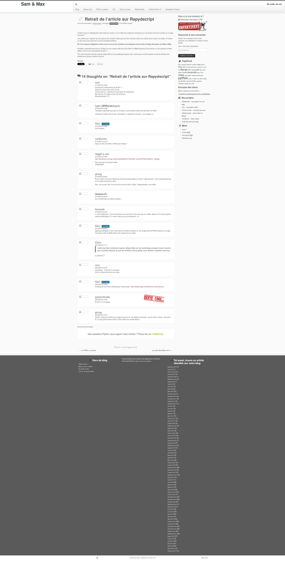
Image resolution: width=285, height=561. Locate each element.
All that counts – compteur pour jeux (194, 110)
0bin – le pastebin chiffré (190, 107)
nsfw (193, 75)
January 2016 (171, 435)
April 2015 (170, 458)
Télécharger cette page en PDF (191, 19)
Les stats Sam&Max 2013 (162, 350)
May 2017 (170, 411)
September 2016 (172, 426)
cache (183, 67)
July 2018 (170, 384)
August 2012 (171, 536)
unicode (188, 81)
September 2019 (172, 367)
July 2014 (170, 480)
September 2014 (172, 475)
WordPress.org (187, 138)
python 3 (190, 79)
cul (205, 67)
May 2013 (170, 514)
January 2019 (171, 374)
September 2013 (172, 504)
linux (201, 72)
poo (202, 75)
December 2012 (172, 526)
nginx (189, 75)
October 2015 (171, 443)
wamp (186, 83)
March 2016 (171, 431)
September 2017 (172, 404)
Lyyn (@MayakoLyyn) (107, 105)
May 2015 (170, 455)
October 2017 (171, 401)
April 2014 (170, 487)
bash (199, 64)
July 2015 (170, 450)
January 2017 (171, 421)
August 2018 (171, 381)
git (198, 69)
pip (199, 75)
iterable (185, 72)
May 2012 (170, 543)
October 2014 (171, 472)
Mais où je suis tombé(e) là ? (191, 16)
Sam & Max (33, 4)
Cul (114, 9)
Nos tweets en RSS (83, 369)
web (190, 83)
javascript (192, 72)
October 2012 (171, 531)
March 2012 (171, 548)
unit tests (193, 81)
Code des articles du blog (190, 122)
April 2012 (170, 546)
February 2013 (172, 521)
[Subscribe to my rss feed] (77, 4)
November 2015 (172, 440)
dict (179, 70)
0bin (179, 64)
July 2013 (170, 509)
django (184, 69)
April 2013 (170, 516)
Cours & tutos (125, 9)
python (183, 77)
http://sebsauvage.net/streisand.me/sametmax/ (147, 286)
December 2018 (172, 377)
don (189, 70)
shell (201, 79)
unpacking (199, 81)
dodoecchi (101, 194)
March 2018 (171, 391)
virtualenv (181, 83)
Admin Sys (87, 9)
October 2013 (171, 502)
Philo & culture (102, 9)
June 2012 (170, 541)
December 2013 (172, 497)
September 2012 (172, 534)
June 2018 (170, 386)
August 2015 (171, 448)
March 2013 (171, 519)
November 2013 (172, 499)
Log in (184, 129)
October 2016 (171, 423)
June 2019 (170, 369)
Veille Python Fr (155, 9)
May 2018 (170, 389)
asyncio (189, 64)
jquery (198, 72)
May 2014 (170, 485)
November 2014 (172, 470)
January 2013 (171, 524)
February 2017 (172, 418)
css (203, 67)
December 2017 (172, 396)
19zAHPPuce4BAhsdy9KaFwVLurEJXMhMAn (194, 94)
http (200, 70)
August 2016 (171, 428)
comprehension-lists (191, 67)
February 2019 (172, 372)
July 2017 (170, 406)
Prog (77, 9)
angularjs (183, 64)
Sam (130, 23)
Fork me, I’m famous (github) (86, 371)
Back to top (205, 558)
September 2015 (172, 445)
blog (180, 67)
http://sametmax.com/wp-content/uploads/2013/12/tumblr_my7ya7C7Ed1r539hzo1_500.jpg (127, 159)
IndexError (157, 334)
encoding (193, 70)
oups (116, 23)
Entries (186, 132)
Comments (187, 135)
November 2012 (172, 529)
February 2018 (172, 394)
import (204, 70)
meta (111, 23)
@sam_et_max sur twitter (85, 366)
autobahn (194, 64)
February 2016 (172, 433)
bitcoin (203, 64)
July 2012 (170, 538)
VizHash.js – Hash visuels (190, 119)
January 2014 (171, 494)
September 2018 (172, 379)
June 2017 (170, 408)
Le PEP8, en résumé (88, 350)
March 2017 (171, 416)
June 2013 (170, 511)
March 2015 (171, 460)
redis (194, 79)
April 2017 (170, 413)
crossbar (199, 67)
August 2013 (171, 507)
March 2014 (171, 489)
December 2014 (172, 467)
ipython (180, 72)
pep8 (196, 75)
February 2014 (172, 492)
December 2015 (172, 438)
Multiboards (139, 9)
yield (193, 83)
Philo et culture (97, 23)
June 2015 (170, 453)
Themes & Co (152, 558)
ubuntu (183, 81)
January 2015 (171, 465)
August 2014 (171, 477)
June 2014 (170, 482)
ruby (198, 79)
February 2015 (172, 462)
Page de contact (82, 364)
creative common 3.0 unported (142, 361)
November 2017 (172, 399)
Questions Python (173, 9)
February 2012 (172, 551)
